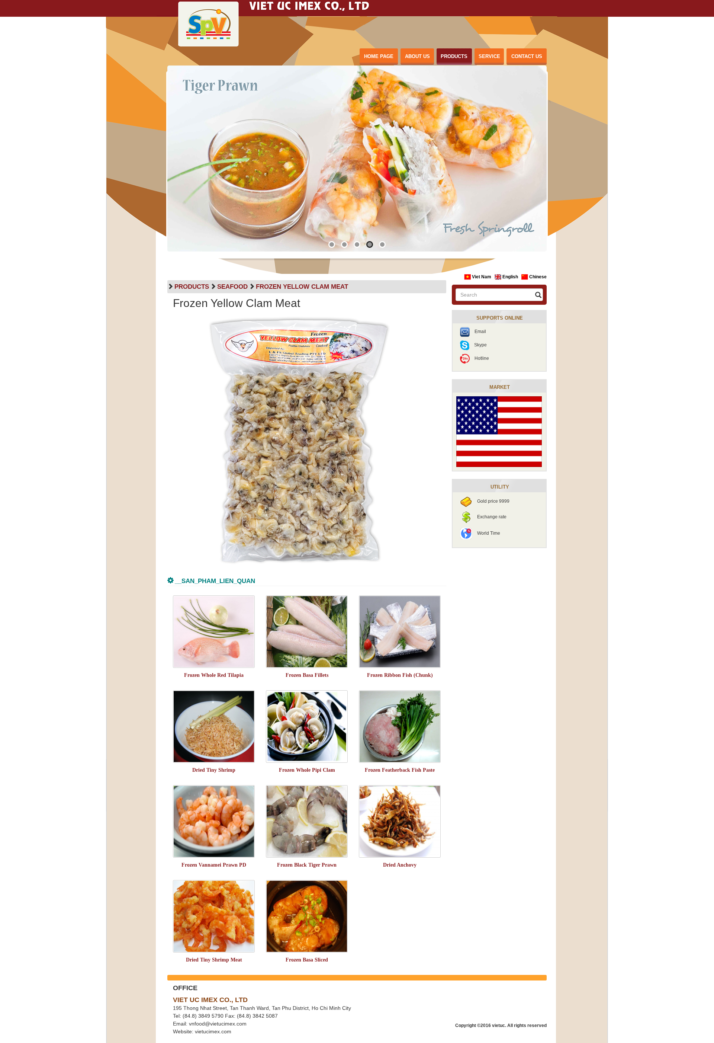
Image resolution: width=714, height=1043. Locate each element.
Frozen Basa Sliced (307, 960)
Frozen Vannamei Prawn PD (213, 865)
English (510, 276)
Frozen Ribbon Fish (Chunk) (400, 675)
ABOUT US (417, 56)
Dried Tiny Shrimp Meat (214, 960)
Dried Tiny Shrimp (213, 770)
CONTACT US (526, 56)
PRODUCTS (454, 56)
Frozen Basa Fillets (307, 675)
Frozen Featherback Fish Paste (400, 770)
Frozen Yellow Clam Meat (302, 286)
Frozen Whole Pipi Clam (307, 770)
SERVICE (489, 56)
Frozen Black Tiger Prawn (307, 865)
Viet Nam (481, 276)
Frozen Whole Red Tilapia (214, 675)
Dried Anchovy (399, 865)
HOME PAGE (378, 56)
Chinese (537, 276)
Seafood (232, 286)
